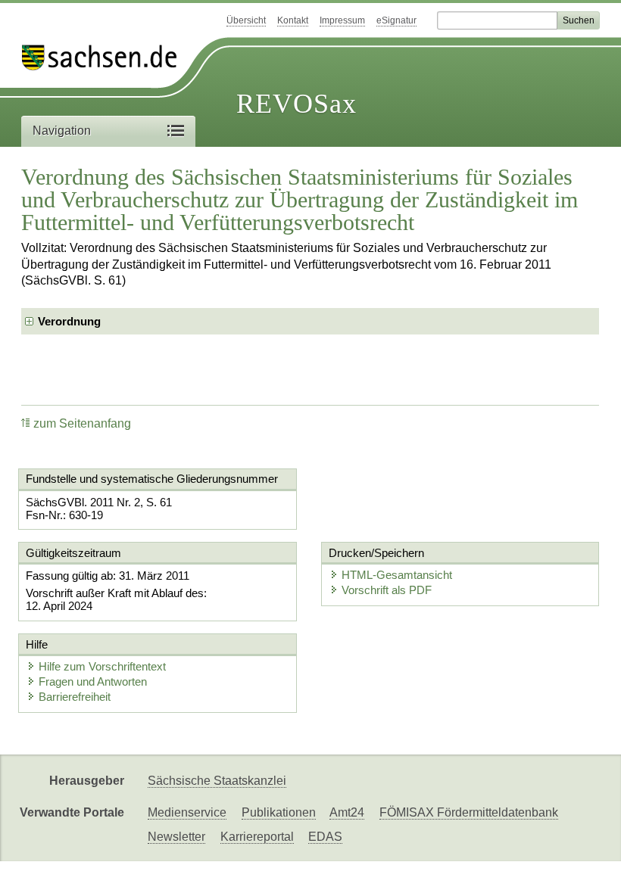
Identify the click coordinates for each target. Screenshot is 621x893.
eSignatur (396, 20)
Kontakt (292, 20)
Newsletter (176, 836)
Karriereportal (257, 836)
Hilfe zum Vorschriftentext (102, 666)
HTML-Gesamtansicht (397, 574)
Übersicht (246, 20)
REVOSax (296, 104)
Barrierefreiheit (75, 696)
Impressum (342, 20)
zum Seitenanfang (82, 423)
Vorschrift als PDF (387, 589)
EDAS (325, 836)
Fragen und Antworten (93, 681)
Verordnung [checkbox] (69, 321)
